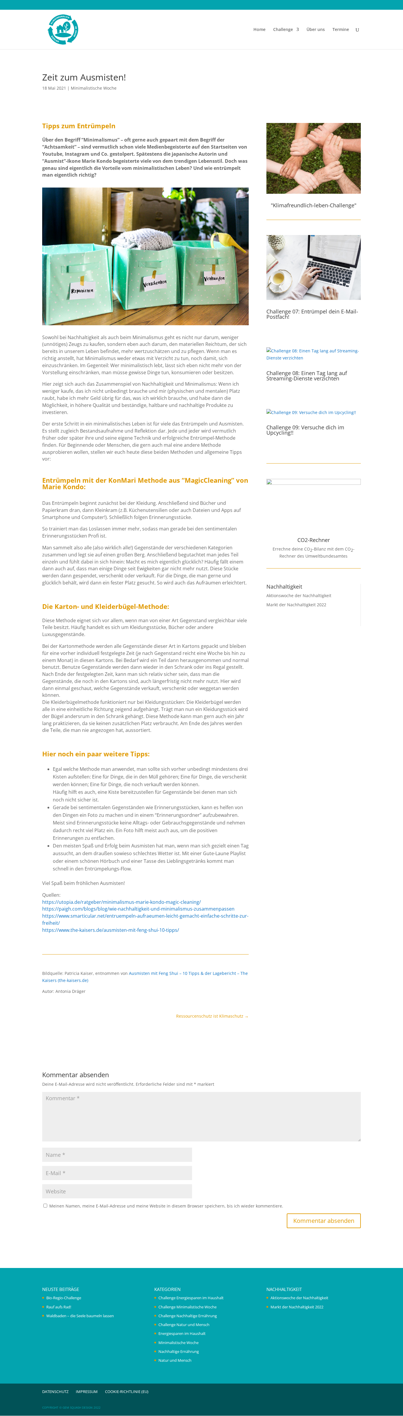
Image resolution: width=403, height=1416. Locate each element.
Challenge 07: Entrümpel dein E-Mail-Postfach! (312, 314)
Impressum (87, 1391)
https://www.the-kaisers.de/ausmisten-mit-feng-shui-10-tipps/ (110, 930)
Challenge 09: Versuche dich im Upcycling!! (305, 430)
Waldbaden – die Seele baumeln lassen (80, 1315)
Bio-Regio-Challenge (63, 1297)
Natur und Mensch (174, 1360)
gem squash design (78, 1407)
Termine (340, 29)
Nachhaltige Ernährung (178, 1351)
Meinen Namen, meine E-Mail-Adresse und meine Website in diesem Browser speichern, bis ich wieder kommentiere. (166, 1206)
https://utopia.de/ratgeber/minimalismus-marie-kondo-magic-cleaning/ (121, 902)
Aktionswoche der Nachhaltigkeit (298, 595)
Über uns (316, 29)
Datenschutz (55, 1391)
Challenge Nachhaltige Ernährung (187, 1315)
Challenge (283, 29)
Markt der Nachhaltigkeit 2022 (296, 604)
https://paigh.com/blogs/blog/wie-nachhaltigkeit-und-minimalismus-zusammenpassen (138, 909)
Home (259, 29)
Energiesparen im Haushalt (182, 1333)
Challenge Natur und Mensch (183, 1324)
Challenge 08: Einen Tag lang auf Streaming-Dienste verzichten (306, 375)
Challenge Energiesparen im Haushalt (191, 1297)
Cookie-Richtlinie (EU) (126, 1391)
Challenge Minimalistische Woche (187, 1307)
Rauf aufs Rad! (58, 1307)
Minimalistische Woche (94, 88)
